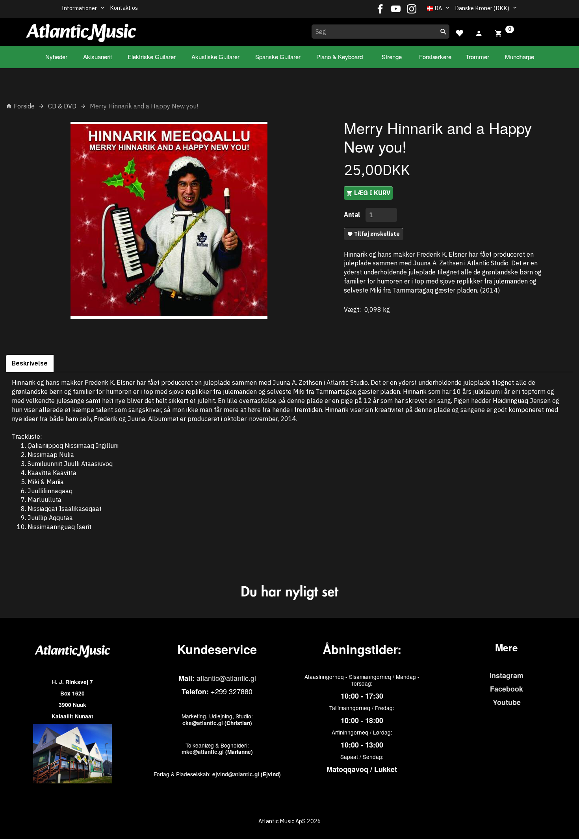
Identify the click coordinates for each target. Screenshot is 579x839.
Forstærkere (435, 56)
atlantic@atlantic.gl (226, 678)
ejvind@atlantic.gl (235, 774)
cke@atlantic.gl (202, 723)
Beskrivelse (30, 363)
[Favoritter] (459, 32)
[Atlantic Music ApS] (81, 30)
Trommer (477, 56)
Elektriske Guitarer (152, 56)
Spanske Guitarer (278, 56)
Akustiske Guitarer (215, 56)
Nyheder (56, 56)
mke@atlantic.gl (203, 751)
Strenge (392, 56)
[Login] (479, 32)
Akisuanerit (97, 56)
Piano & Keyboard (339, 56)
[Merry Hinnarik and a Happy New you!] (169, 220)
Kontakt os (124, 7)
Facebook (506, 689)
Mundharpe (519, 56)
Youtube (507, 702)
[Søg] (443, 31)
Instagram (506, 675)
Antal (353, 214)
